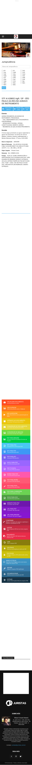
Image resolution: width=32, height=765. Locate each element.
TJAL (4, 72)
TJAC (23, 70)
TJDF (4, 74)
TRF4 (4, 84)
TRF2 (14, 83)
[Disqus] (16, 189)
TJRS (4, 79)
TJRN (4, 81)
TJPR (14, 77)
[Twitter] (20, 756)
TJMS (14, 76)
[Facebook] (11, 756)
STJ (13, 70)
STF (4, 70)
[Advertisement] (16, 17)
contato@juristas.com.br (19, 745)
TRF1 (4, 83)
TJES (14, 74)
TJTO (14, 81)
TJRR (23, 77)
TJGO (23, 74)
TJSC (14, 79)
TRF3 (23, 83)
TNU (23, 81)
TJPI (4, 77)
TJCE (23, 72)
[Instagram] (16, 756)
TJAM (14, 72)
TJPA (23, 76)
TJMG (4, 76)
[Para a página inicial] (16, 57)
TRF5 (14, 84)
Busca (4, 87)
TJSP (23, 79)
